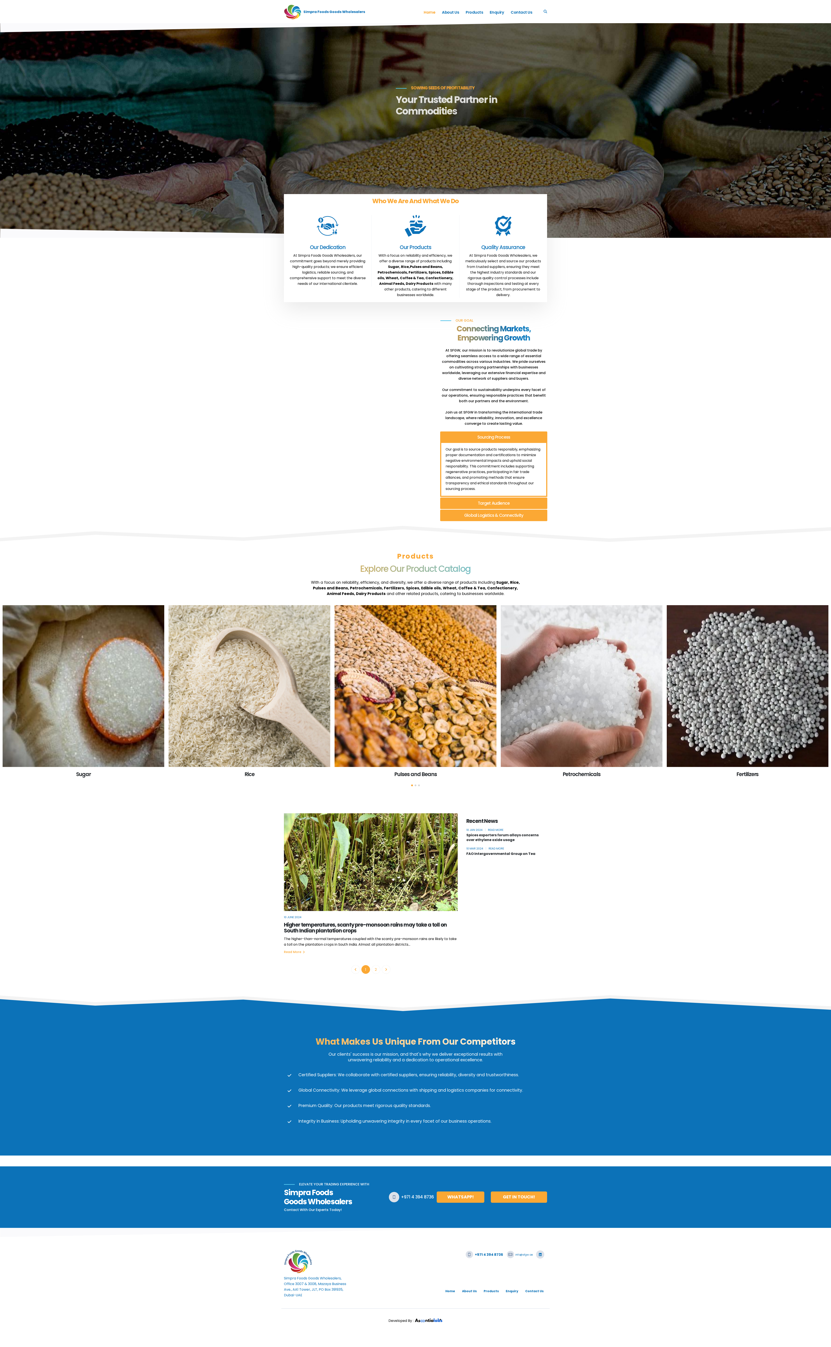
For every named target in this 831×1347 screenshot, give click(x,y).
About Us (450, 12)
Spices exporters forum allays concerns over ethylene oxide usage (502, 837)
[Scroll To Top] (823, 1342)
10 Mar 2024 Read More (485, 848)
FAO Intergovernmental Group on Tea (500, 853)
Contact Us (521, 12)
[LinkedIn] (540, 1254)
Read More (293, 952)
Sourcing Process (493, 437)
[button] (412, 785)
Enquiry (497, 12)
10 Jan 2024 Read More (484, 830)
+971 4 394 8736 (417, 1197)
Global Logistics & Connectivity (493, 515)
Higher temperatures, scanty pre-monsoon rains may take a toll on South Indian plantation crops (365, 927)
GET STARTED (306, 127)
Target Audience (494, 503)
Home (429, 12)
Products (474, 12)
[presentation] (11, 130)
